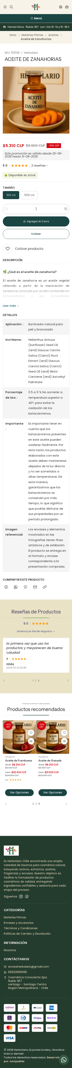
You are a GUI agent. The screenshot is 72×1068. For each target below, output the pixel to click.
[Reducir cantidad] (6, 209)
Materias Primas (32, 35)
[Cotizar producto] (31, 732)
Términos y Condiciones (21, 928)
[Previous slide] (6, 680)
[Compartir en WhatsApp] (15, 587)
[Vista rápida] (31, 741)
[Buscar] (11, 7)
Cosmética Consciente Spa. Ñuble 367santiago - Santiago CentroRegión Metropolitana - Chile (28, 982)
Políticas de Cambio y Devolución (27, 934)
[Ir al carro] (67, 7)
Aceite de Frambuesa (18, 760)
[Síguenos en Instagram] (21, 896)
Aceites (53, 35)
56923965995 (17, 972)
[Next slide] (66, 680)
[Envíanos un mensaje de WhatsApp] (64, 1060)
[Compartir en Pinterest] (25, 587)
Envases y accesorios (18, 923)
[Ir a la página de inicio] (36, 7)
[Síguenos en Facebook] (27, 896)
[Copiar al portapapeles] (44, 587)
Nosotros (10, 950)
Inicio (13, 35)
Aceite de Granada (49, 760)
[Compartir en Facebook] (6, 587)
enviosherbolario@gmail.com (28, 967)
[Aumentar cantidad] (65, 209)
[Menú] (5, 7)
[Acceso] (60, 7)
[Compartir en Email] (35, 587)
